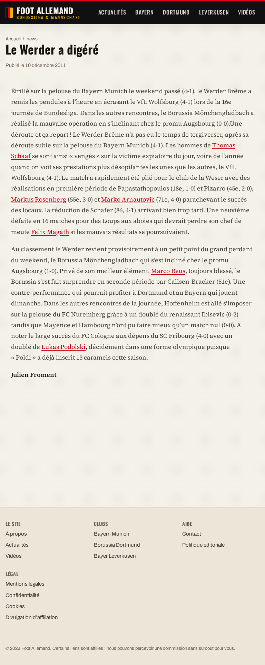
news (32, 38)
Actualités (112, 12)
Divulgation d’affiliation (32, 617)
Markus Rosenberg (38, 199)
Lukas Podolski (63, 346)
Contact (191, 534)
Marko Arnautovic (128, 199)
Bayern (144, 12)
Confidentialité (22, 595)
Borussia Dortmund (117, 545)
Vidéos (246, 12)
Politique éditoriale (203, 545)
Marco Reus (168, 270)
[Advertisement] (132, 437)
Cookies (15, 606)
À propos (16, 534)
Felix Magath (50, 231)
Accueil (13, 38)
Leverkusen (214, 12)
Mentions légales (25, 584)
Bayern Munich (111, 534)
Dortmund (176, 12)
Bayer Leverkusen (115, 556)
